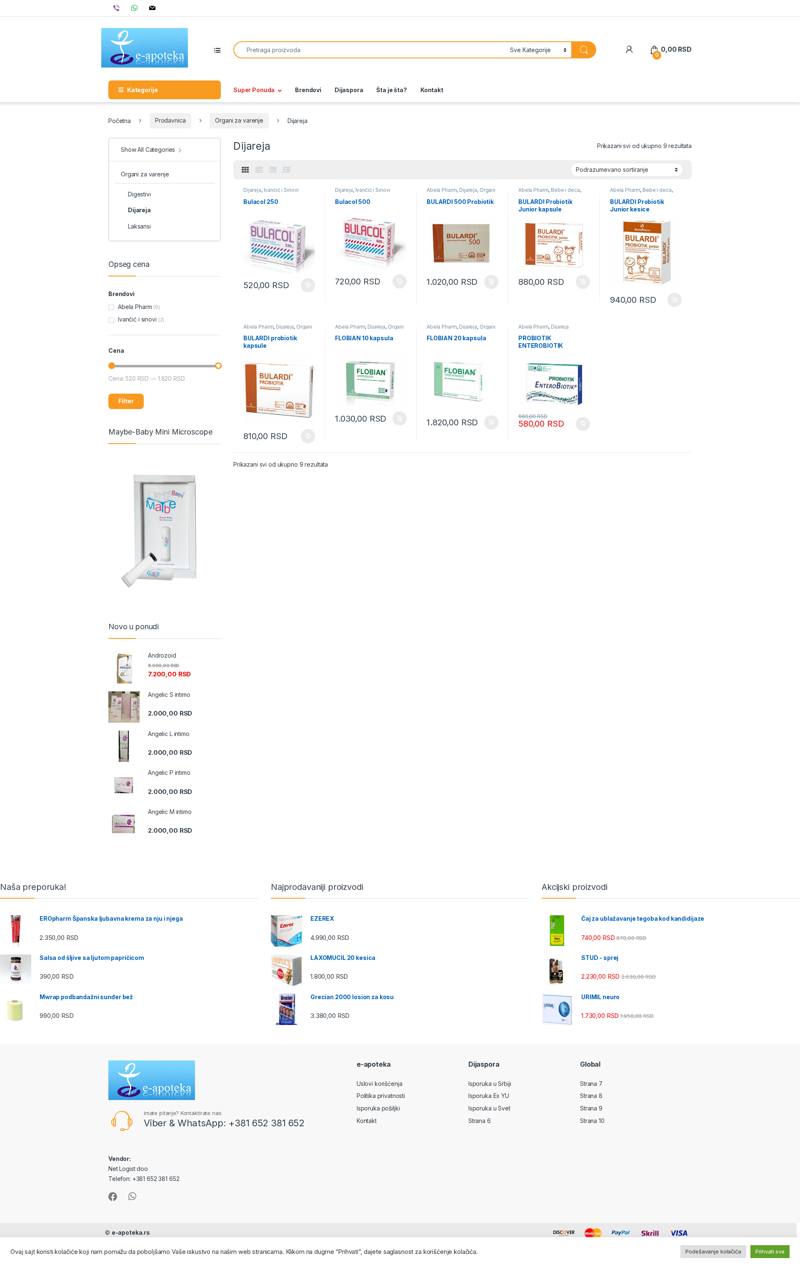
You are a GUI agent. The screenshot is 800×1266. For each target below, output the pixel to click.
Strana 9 (591, 1108)
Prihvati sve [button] (770, 1251)
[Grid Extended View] (259, 170)
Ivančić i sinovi (137, 319)
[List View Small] (286, 170)
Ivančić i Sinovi (281, 190)
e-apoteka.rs (131, 1232)
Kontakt (431, 89)
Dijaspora (349, 89)
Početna (119, 120)
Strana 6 (479, 1120)
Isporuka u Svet (489, 1108)
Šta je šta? (391, 89)
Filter (126, 400)
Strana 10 (592, 1120)
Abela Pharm (442, 190)
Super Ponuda (254, 89)
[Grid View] (245, 170)
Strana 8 (591, 1095)
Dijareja (252, 190)
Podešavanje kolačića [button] (713, 1251)
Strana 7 (591, 1083)
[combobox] (369, 49)
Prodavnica (170, 120)
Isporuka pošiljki (378, 1108)
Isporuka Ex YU (488, 1095)
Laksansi (139, 226)
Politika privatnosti (381, 1095)
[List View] (273, 170)
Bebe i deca (565, 190)
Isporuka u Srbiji (489, 1083)
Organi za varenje (239, 120)
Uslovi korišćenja (379, 1083)
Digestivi (139, 194)
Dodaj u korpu (307, 285)
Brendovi (308, 89)
